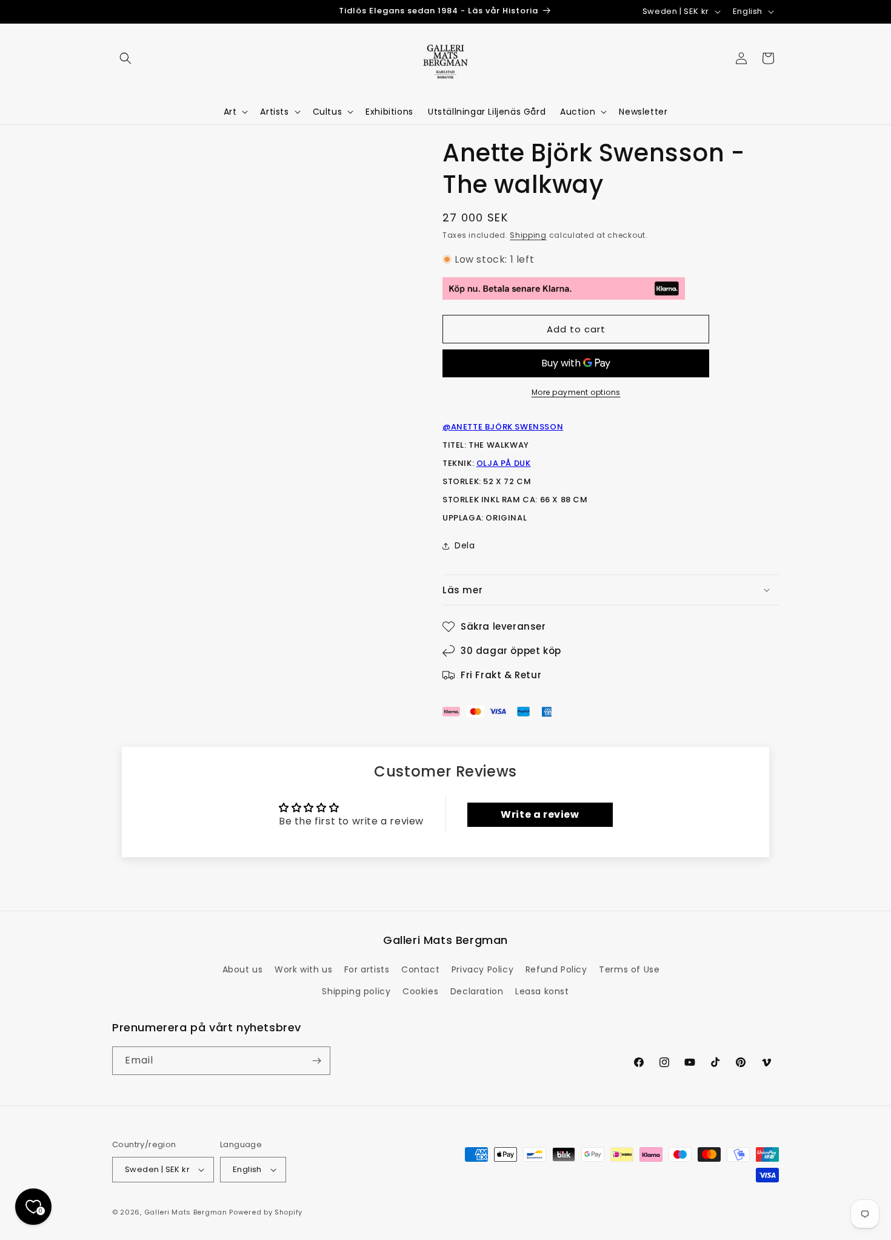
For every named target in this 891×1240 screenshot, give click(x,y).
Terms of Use (629, 969)
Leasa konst (542, 991)
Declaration (477, 991)
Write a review (540, 814)
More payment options (576, 392)
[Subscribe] (316, 1060)
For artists (367, 969)
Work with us (303, 969)
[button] (125, 58)
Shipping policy (356, 991)
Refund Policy (556, 969)
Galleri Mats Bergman (185, 1212)
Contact (420, 969)
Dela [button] (465, 545)
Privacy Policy (482, 969)
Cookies (420, 991)
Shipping (528, 235)
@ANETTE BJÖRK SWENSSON (502, 427)
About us (242, 969)
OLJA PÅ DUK (503, 463)
